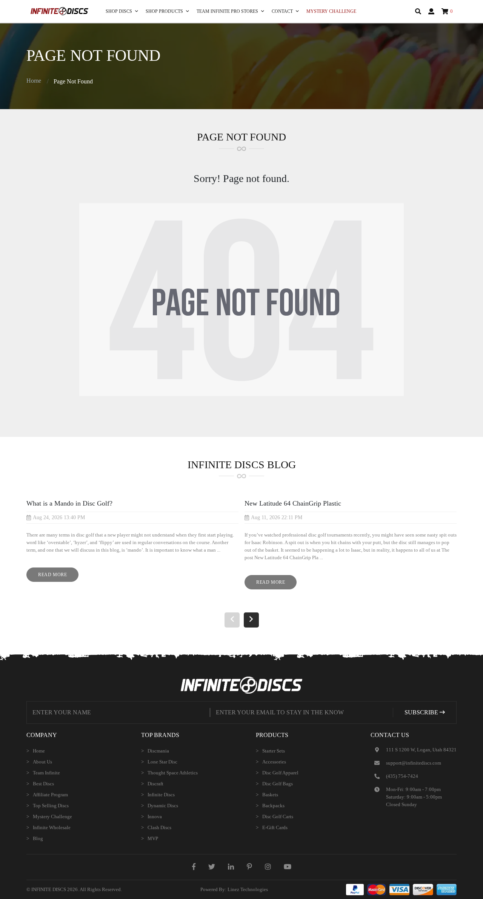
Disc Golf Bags (277, 783)
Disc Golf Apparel (280, 773)
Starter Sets (273, 751)
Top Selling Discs (51, 805)
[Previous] (232, 620)
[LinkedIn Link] (231, 867)
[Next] (251, 620)
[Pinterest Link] (249, 867)
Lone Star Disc (162, 762)
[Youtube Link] (287, 867)
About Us (42, 762)
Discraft (155, 783)
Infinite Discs (161, 794)
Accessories (274, 762)
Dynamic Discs (163, 805)
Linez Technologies (248, 889)
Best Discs (43, 783)
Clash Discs (159, 827)
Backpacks (273, 805)
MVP (153, 838)
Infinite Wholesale (52, 827)
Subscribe (422, 712)
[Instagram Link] (268, 867)
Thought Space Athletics (173, 773)
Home (33, 80)
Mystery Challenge (331, 11)
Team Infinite (46, 773)
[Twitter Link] (211, 867)
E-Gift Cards (275, 827)
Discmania (158, 751)
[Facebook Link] (193, 867)
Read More (58, 577)
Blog (38, 838)
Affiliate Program (50, 794)
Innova (155, 816)
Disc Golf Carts (277, 816)
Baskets (270, 794)
